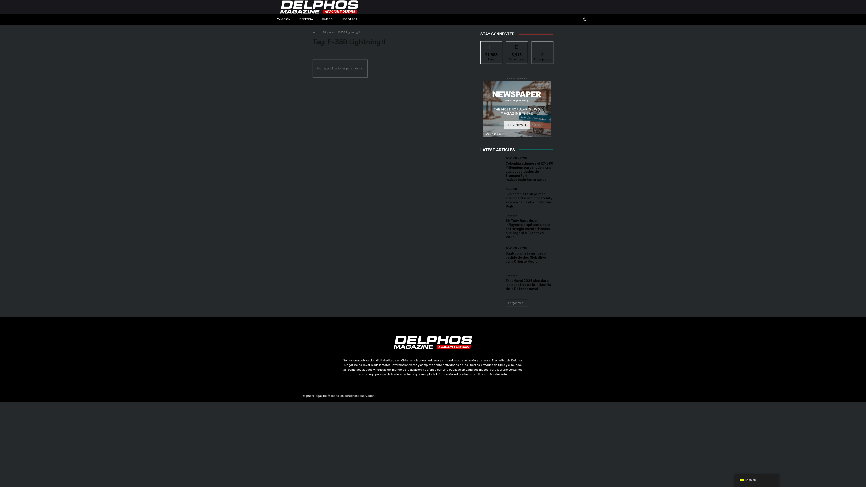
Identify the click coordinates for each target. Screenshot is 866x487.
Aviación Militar (516, 158)
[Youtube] (444, 396)
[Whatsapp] (454, 396)
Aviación (511, 189)
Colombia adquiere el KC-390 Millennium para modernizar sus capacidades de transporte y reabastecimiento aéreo (529, 171)
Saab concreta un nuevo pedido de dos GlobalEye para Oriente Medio (526, 257)
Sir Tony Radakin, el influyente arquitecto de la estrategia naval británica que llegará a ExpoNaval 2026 (528, 229)
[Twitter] (433, 396)
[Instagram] (422, 396)
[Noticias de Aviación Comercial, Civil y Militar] (319, 7)
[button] (555, 19)
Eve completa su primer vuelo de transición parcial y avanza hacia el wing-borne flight (529, 200)
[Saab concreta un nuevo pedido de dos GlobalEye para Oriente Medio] (491, 255)
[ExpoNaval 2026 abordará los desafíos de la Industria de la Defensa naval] (491, 283)
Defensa (511, 215)
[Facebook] (411, 396)
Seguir (517, 44)
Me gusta (491, 44)
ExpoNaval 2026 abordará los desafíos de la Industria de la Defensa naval (528, 285)
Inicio (316, 32)
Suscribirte (542, 44)
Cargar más (515, 303)
